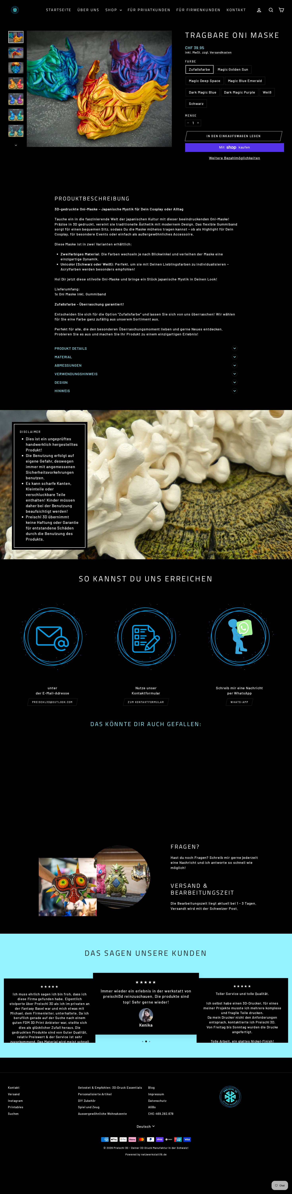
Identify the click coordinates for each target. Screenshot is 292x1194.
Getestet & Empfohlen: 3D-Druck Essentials (110, 1087)
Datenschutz (157, 1100)
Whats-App (239, 702)
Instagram (15, 1100)
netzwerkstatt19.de (154, 1154)
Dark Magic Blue (203, 92)
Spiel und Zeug (89, 1107)
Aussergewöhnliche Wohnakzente (102, 1113)
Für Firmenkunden (198, 10)
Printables (15, 1107)
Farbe (190, 61)
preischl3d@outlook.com (52, 702)
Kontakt (236, 10)
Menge (191, 115)
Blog (151, 1087)
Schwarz (196, 103)
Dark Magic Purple (239, 92)
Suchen (13, 1113)
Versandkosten (221, 52)
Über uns (88, 10)
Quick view (41, 799)
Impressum (156, 1094)
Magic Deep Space (204, 80)
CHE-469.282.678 (161, 1113)
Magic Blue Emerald (245, 80)
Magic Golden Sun (233, 69)
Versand (14, 1094)
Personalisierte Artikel (95, 1094)
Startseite (59, 10)
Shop (112, 10)
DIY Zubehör (87, 1100)
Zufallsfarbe (199, 69)
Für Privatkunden (149, 10)
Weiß (267, 92)
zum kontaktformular (146, 702)
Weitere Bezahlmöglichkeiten (234, 158)
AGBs (152, 1107)
